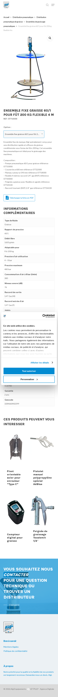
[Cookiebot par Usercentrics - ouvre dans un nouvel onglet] (42, 316)
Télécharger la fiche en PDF (21, 198)
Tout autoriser (29, 371)
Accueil (6, 17)
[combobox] (24, 134)
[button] (50, 38)
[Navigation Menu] (52, 5)
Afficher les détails (40, 362)
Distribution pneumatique (23, 17)
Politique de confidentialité (15, 651)
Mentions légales (11, 647)
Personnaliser (27, 379)
